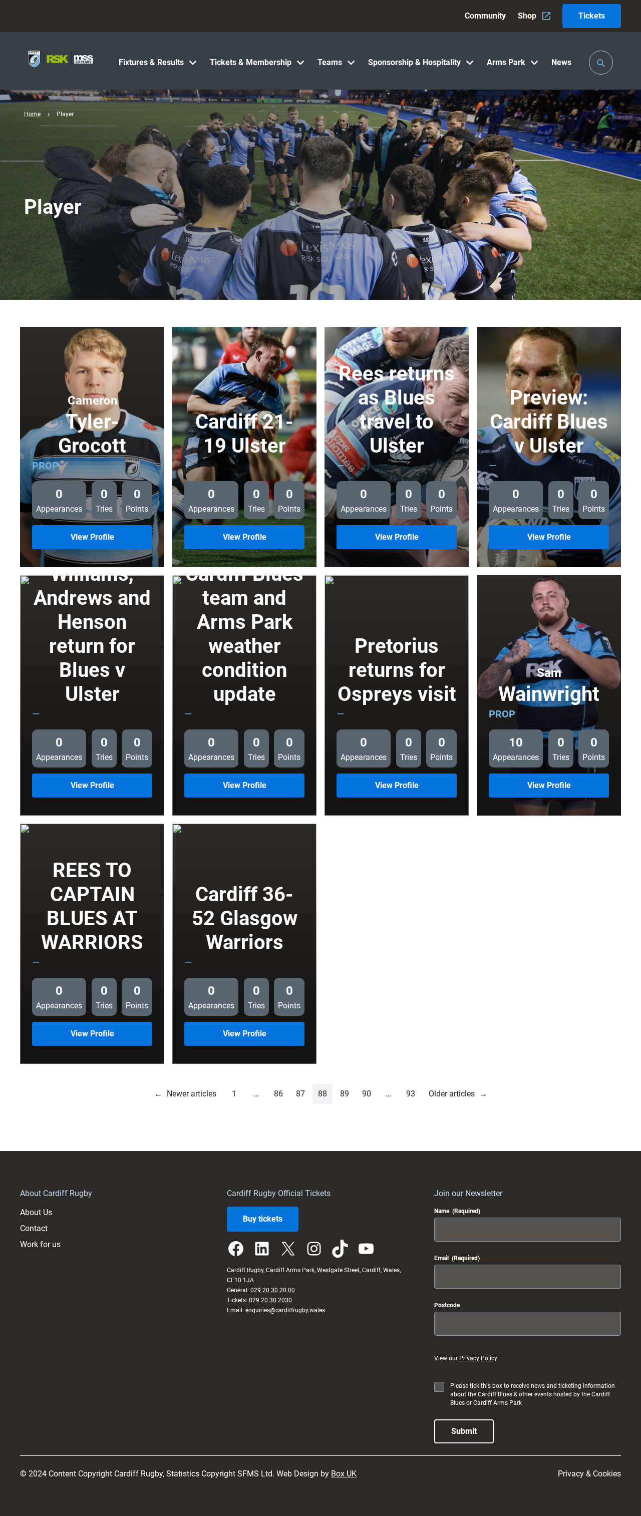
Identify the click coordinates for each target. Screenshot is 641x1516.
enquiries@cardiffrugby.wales (285, 1310)
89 (344, 1093)
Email (457, 1258)
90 (366, 1093)
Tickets (591, 16)
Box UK (344, 1473)
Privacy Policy (478, 1358)
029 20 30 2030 (271, 1300)
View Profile (109, 540)
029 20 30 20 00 (272, 1290)
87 (300, 1093)
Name (457, 1211)
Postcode (447, 1305)
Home (32, 114)
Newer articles (185, 1093)
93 (410, 1093)
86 (278, 1093)
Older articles (458, 1093)
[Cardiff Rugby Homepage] (60, 61)
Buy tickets (262, 1219)
